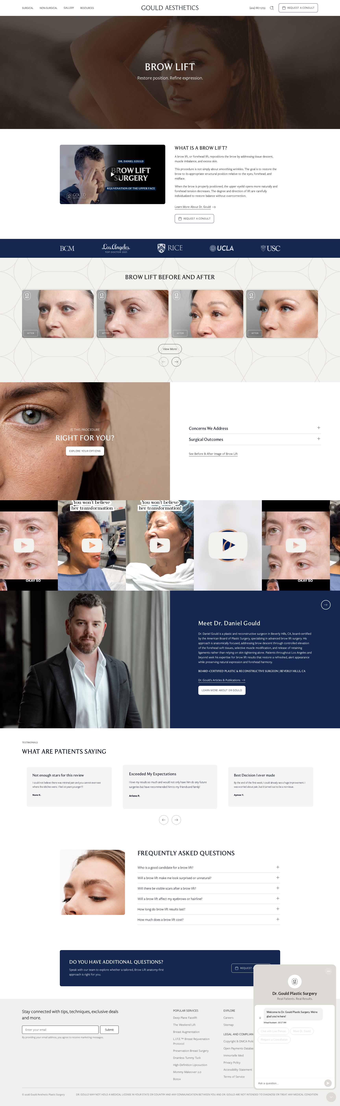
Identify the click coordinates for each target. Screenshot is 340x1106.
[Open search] (272, 8)
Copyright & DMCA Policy (239, 1041)
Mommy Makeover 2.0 (187, 1072)
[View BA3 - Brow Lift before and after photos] (282, 314)
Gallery (69, 8)
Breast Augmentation (186, 1032)
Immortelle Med (234, 1055)
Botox (177, 1079)
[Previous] (163, 362)
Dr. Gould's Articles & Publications (219, 680)
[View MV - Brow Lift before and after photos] (207, 314)
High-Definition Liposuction (190, 1065)
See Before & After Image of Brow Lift (213, 454)
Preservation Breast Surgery (191, 1051)
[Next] (176, 362)
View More (170, 349)
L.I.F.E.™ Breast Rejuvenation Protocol (191, 1041)
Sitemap (229, 1025)
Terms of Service (234, 1077)
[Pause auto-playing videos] (333, 507)
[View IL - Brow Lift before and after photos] (58, 314)
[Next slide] (326, 605)
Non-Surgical (48, 8)
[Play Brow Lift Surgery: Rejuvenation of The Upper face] (112, 174)
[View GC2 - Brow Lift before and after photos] (132, 314)
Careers (228, 1018)
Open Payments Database (239, 1048)
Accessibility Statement (238, 1069)
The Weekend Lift (184, 1025)
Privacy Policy (232, 1062)
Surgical (27, 8)
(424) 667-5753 (257, 8)
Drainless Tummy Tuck (187, 1058)
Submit (109, 1030)
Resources (87, 8)
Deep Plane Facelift (185, 1018)
